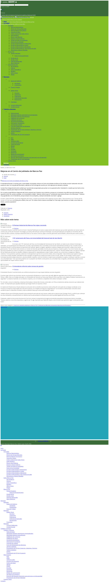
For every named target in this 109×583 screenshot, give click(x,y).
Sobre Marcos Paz (13, 65)
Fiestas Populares (15, 53)
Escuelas (13, 149)
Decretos (16, 93)
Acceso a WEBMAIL (43, 441)
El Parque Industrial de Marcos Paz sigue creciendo (29, 225)
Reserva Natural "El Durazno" (18, 30)
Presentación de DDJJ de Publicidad (20, 159)
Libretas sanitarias (15, 128)
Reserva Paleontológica (17, 27)
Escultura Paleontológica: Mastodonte (21, 43)
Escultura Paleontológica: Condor (19, 45)
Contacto (6, 165)
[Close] (1, 445)
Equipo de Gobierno (16, 81)
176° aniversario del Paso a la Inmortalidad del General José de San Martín (37, 238)
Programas (14, 102)
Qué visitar (10, 25)
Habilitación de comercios (17, 118)
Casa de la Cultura (15, 32)
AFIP (12, 138)
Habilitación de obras (16, 120)
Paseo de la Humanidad (17, 42)
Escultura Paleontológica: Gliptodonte (21, 47)
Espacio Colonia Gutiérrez (17, 38)
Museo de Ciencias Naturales (18, 29)
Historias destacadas (16, 61)
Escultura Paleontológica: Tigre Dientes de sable (23, 48)
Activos (13, 133)
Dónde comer (14, 60)
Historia (13, 68)
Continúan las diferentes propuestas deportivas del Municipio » (54, 305)
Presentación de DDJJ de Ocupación (20, 134)
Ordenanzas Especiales (20, 98)
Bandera (13, 71)
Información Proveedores (17, 123)
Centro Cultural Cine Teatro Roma (20, 34)
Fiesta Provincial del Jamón (21, 56)
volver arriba (4, 307)
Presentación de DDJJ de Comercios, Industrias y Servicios (26, 129)
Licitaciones (17, 94)
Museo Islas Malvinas (16, 37)
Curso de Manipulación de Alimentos (20, 126)
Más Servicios (7, 555)
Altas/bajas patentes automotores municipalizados (24, 115)
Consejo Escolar (15, 107)
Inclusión (6, 212)
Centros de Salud (15, 144)
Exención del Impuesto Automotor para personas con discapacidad (28, 157)
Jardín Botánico (15, 35)
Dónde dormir (14, 58)
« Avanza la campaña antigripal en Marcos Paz (25, 305)
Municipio (6, 77)
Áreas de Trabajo (15, 87)
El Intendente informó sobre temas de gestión (27, 266)
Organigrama (17, 85)
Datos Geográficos (16, 69)
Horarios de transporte (17, 143)
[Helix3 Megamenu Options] (1, 19)
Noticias (6, 163)
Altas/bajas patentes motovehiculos (20, 116)
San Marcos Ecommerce (17, 156)
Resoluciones (18, 99)
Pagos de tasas (15, 113)
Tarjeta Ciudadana (15, 131)
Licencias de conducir (16, 125)
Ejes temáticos (14, 66)
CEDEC (12, 147)
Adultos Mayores (8, 214)
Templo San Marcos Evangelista (19, 40)
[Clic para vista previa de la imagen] (14, 181)
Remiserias (14, 152)
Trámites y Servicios (10, 109)
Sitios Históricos (15, 63)
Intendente (17, 83)
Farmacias (13, 151)
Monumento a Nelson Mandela (19, 50)
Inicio (5, 21)
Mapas (12, 74)
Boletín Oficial (14, 90)
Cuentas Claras (12, 161)
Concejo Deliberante (16, 105)
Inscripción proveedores (17, 121)
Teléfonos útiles (15, 141)
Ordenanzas (17, 96)
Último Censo (14, 73)
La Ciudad (6, 23)
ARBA (12, 139)
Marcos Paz (11, 52)
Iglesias (13, 146)
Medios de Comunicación (17, 154)
